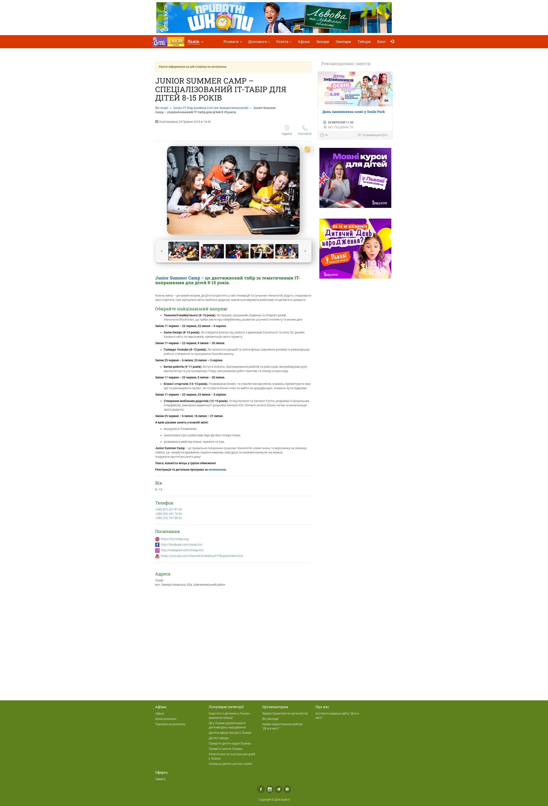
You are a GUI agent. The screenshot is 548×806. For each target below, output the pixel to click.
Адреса (287, 133)
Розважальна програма (376, 135)
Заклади (343, 41)
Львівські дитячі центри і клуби (230, 763)
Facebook (261, 789)
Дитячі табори (219, 738)
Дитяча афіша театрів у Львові (230, 732)
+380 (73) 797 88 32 (168, 518)
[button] (195, 42)
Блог (381, 41)
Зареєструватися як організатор (285, 713)
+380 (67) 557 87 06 (168, 509)
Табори (364, 41)
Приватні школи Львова (226, 748)
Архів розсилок (165, 718)
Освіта (282, 41)
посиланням (217, 469)
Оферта (160, 779)
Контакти (304, 133)
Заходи (322, 41)
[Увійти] (393, 41)
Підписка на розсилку (170, 724)
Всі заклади (270, 718)
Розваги (231, 41)
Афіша (304, 41)
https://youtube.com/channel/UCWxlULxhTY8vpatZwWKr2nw (202, 556)
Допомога (258, 41)
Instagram (270, 789)
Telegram (278, 789)
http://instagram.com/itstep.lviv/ (182, 550)
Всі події (161, 108)
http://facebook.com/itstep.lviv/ (182, 544)
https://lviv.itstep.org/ (175, 539)
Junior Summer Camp (177, 278)
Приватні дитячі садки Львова (230, 743)
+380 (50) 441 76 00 (168, 513)
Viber (287, 789)
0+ (326, 135)
